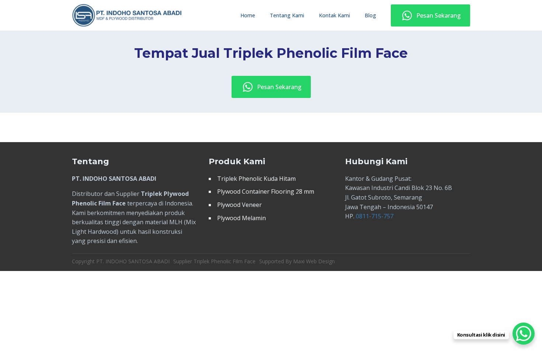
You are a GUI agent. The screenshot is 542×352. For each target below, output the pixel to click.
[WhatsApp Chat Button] (524, 334)
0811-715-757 (374, 216)
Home (247, 15)
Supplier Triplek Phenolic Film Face (214, 261)
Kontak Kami (334, 15)
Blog (370, 15)
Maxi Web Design (314, 261)
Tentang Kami (287, 15)
